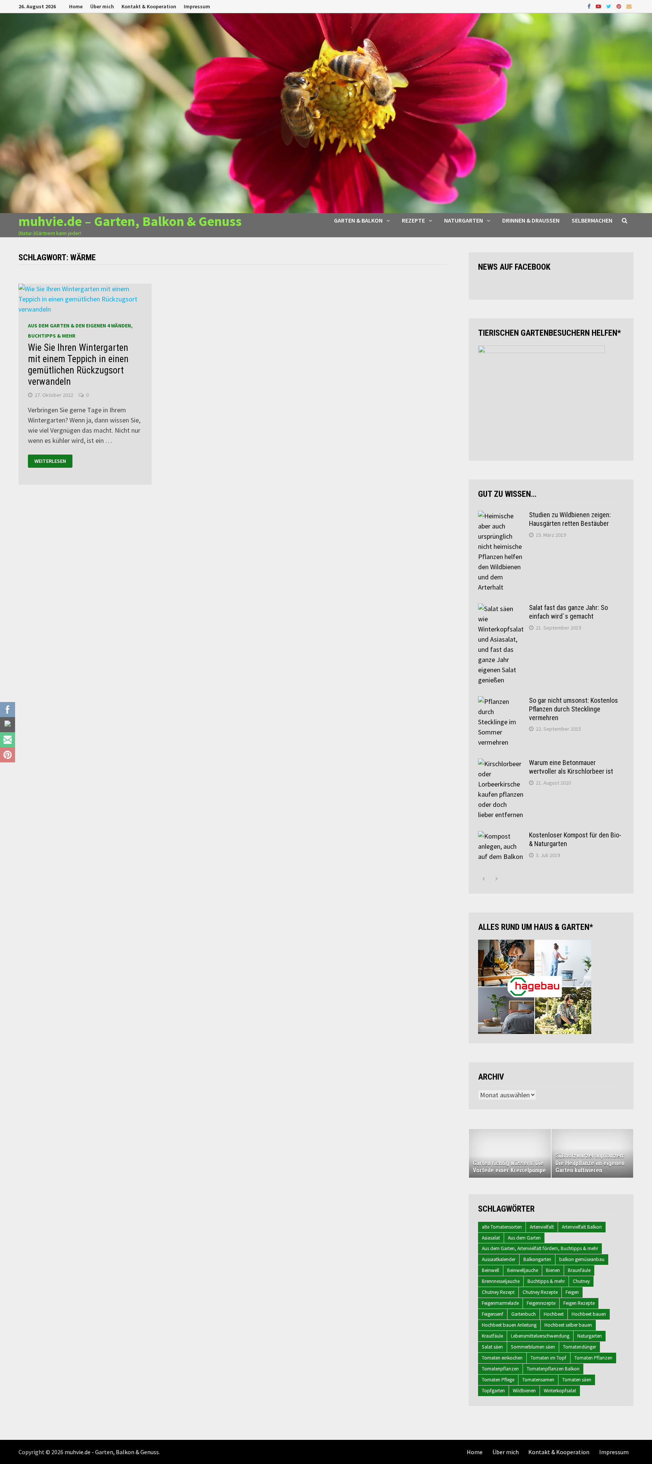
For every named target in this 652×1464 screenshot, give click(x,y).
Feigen (572, 1292)
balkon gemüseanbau (581, 1259)
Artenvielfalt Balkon (582, 1227)
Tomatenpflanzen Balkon (553, 1369)
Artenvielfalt (542, 1227)
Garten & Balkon (358, 220)
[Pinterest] (619, 6)
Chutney (581, 1281)
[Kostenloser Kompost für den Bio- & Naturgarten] (500, 836)
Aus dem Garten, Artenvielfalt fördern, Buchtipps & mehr (540, 1248)
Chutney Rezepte (540, 1292)
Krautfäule (492, 1336)
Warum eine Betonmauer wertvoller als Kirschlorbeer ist (571, 767)
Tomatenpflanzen (500, 1369)
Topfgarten (493, 1390)
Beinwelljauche (522, 1270)
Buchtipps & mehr (546, 1281)
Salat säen (492, 1347)
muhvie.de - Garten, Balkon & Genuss (112, 1452)
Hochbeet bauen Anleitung (509, 1325)
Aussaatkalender (498, 1259)
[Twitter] (609, 6)
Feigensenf (492, 1314)
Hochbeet (554, 1314)
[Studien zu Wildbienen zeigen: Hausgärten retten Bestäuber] (500, 516)
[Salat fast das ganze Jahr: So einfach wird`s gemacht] (500, 608)
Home (76, 6)
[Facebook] (590, 6)
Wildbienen (524, 1390)
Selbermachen (592, 220)
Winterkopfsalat (560, 1390)
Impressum (197, 6)
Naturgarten (463, 220)
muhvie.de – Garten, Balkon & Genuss (129, 221)
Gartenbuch (523, 1314)
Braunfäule (579, 1270)
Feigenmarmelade (500, 1303)
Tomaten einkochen (502, 1358)
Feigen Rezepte (579, 1303)
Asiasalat (491, 1238)
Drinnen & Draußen (531, 220)
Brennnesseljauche (501, 1281)
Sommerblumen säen (533, 1347)
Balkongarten (537, 1259)
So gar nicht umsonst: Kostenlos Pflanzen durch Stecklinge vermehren (573, 709)
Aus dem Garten (524, 1238)
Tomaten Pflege (498, 1379)
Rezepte (413, 220)
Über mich (102, 6)
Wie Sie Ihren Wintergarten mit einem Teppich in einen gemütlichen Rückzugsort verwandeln (78, 364)
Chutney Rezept (498, 1292)
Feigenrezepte (541, 1303)
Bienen (553, 1270)
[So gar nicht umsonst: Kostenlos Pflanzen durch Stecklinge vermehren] (500, 701)
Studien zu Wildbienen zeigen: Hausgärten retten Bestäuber (570, 519)
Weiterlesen (50, 461)
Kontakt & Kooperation (148, 6)
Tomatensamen (538, 1379)
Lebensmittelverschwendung (540, 1336)
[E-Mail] (629, 6)
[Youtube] (599, 6)
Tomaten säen (576, 1379)
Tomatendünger (579, 1347)
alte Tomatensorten (502, 1227)
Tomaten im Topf (548, 1358)
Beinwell (490, 1270)
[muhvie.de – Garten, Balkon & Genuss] (326, 112)
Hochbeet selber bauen (568, 1325)
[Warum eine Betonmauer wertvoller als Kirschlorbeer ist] (500, 763)
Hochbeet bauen (589, 1314)
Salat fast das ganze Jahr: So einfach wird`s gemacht (568, 612)
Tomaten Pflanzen (593, 1358)
